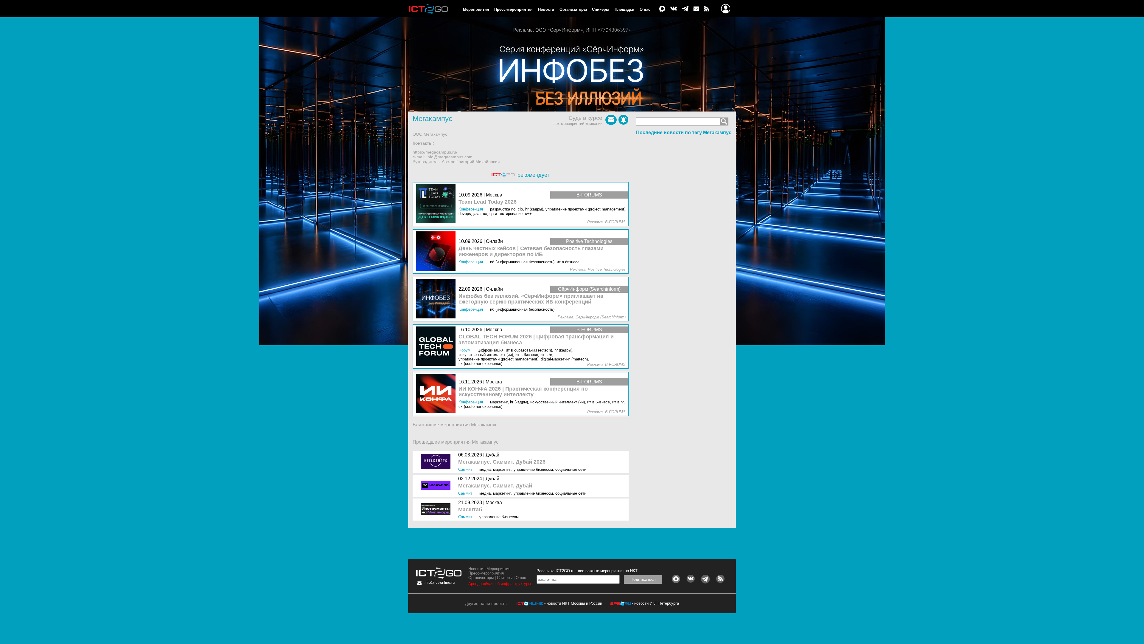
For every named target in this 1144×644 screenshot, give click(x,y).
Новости (546, 9)
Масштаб (470, 510)
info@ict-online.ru (440, 582)
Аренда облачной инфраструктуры (499, 583)
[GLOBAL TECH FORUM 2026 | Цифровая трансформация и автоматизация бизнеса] (437, 346)
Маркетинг (502, 469)
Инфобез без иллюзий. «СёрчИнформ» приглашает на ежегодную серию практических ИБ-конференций (530, 299)
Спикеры (600, 9)
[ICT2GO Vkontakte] (674, 9)
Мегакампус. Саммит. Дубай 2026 (501, 462)
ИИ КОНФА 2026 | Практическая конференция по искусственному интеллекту (523, 392)
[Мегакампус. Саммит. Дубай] (437, 486)
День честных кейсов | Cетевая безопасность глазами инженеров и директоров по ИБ (531, 251)
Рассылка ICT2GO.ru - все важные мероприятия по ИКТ (587, 571)
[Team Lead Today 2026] (437, 204)
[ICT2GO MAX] (662, 9)
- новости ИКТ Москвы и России (573, 603)
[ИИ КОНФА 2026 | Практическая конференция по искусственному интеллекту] (437, 394)
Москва (494, 502)
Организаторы (573, 9)
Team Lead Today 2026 (487, 202)
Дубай (492, 454)
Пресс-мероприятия (513, 9)
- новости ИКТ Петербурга (655, 603)
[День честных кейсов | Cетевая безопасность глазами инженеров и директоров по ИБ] (437, 251)
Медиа (485, 469)
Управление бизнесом (533, 469)
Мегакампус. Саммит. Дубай (495, 486)
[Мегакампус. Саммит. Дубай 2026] (437, 462)
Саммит (465, 469)
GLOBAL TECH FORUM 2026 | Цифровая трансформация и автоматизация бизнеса (536, 340)
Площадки (624, 9)
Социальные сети (570, 469)
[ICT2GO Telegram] (685, 9)
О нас (645, 9)
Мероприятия (476, 9)
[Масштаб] (437, 509)
